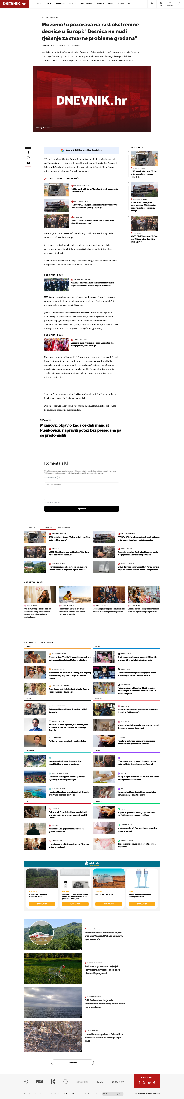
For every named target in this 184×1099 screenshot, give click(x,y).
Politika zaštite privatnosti (73, 1094)
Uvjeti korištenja (56, 1094)
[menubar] (179, 4)
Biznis (111, 4)
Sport (49, 4)
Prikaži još (72, 1062)
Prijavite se (81, 509)
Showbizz (60, 4)
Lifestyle (73, 4)
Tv (129, 4)
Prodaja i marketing (41, 1094)
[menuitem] (179, 4)
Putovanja (86, 4)
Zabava (120, 4)
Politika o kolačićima (92, 1094)
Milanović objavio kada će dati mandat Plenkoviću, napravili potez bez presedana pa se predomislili (80, 430)
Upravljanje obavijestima (114, 1094)
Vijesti (40, 4)
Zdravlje (100, 4)
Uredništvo (28, 1094)
